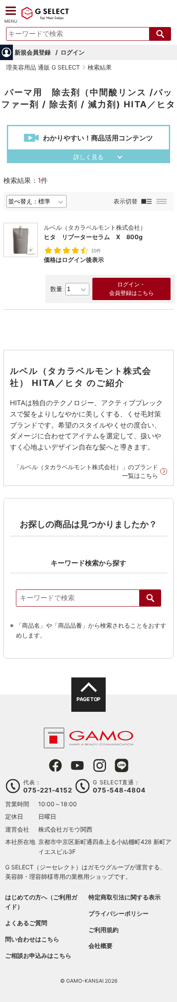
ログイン (73, 52)
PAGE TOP (88, 699)
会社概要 (100, 945)
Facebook (55, 765)
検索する (160, 34)
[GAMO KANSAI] (88, 743)
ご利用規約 (103, 929)
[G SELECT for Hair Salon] (45, 18)
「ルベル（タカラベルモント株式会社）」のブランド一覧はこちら (86, 471)
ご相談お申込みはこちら (38, 955)
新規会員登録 (33, 52)
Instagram (100, 765)
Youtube (77, 765)
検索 (150, 598)
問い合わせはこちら (32, 939)
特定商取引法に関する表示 (124, 897)
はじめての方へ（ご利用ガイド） (41, 901)
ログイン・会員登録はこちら (131, 289)
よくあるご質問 (26, 922)
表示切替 (125, 201)
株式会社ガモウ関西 (65, 829)
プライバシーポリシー (118, 913)
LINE (121, 765)
